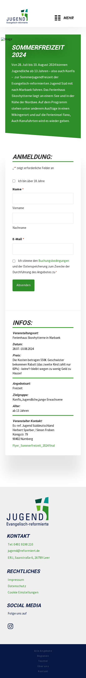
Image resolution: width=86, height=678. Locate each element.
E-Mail (18, 239)
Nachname (19, 228)
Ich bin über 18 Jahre (31, 181)
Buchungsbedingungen (53, 261)
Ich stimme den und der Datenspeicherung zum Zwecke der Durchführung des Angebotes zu (41, 266)
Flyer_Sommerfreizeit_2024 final (34, 446)
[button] (64, 18)
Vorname (18, 208)
